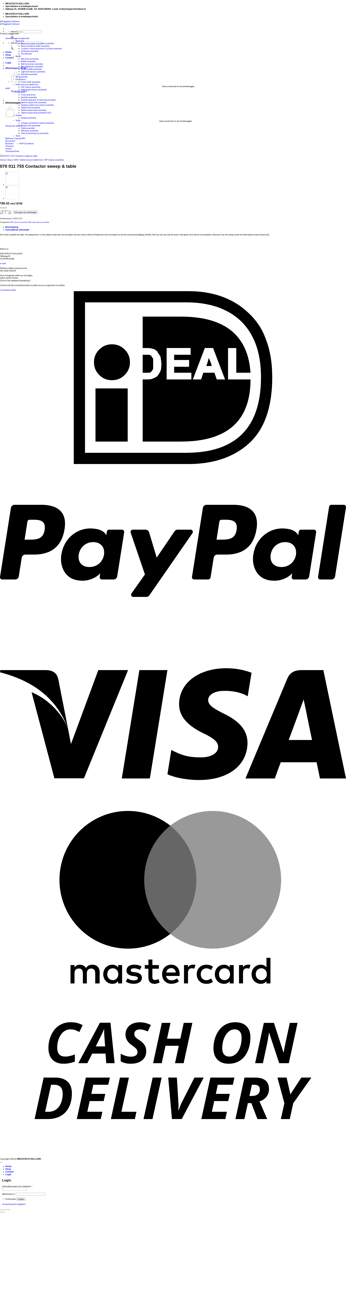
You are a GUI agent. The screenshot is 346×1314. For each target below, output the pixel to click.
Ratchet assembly (29, 74)
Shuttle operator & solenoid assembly (38, 99)
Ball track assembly (30, 58)
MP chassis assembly (30, 87)
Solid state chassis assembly (34, 89)
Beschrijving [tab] (11, 227)
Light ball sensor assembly (33, 71)
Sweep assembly (28, 117)
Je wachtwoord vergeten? (14, 1204)
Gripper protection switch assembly (37, 123)
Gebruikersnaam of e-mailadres (17, 1186)
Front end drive (28, 94)
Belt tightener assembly (32, 66)
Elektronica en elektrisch (27, 84)
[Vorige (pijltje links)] (1, 1212)
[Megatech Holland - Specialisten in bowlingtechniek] (9, 22)
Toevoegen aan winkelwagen (25, 212)
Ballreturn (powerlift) (15, 138)
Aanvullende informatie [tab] (17, 230)
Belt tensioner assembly (32, 64)
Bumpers (9, 143)
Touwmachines (12, 151)
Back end (20, 40)
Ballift (18, 56)
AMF (7, 88)
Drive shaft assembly (30, 81)
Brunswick (10, 141)
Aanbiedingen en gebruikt (17, 38)
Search (14, 31)
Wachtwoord (8, 1194)
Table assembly (28, 128)
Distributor (21, 79)
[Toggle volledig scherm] (4, 1209)
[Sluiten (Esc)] (9, 1209)
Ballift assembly (28, 61)
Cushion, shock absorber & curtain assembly (41, 48)
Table (18, 120)
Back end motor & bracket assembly (37, 43)
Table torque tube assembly (33, 110)
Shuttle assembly (29, 97)
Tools (18, 135)
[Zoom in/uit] (1, 1209)
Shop (8, 55)
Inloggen (21, 1199)
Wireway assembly (29, 130)
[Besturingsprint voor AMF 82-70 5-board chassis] (12, 184)
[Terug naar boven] (1, 1162)
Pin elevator (26, 53)
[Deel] (6, 1209)
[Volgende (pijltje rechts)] (4, 1212)
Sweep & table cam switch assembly (37, 105)
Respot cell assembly (30, 125)
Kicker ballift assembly (31, 69)
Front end (20, 92)
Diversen (9, 146)
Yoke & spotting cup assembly (35, 133)
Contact (9, 58)
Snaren (8, 148)
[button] (8, 63)
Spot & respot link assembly (33, 102)
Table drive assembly (30, 107)
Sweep (19, 115)
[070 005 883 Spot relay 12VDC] (12, 198)
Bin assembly (22, 76)
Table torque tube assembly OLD (36, 112)
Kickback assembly (29, 51)
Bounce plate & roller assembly (35, 46)
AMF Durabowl (26, 143)
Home (8, 52)
